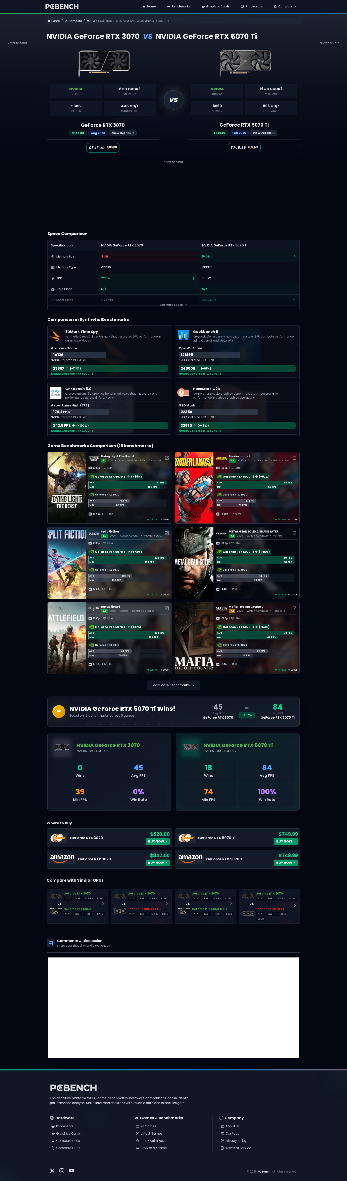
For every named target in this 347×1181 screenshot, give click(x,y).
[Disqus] (173, 1007)
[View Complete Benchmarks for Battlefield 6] (166, 609)
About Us (233, 1126)
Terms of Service (238, 1148)
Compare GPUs (68, 1148)
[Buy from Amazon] (109, 859)
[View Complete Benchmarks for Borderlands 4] (294, 459)
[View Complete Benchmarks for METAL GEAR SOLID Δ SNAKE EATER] (294, 534)
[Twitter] (52, 1171)
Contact (232, 1133)
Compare (285, 6)
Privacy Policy (236, 1140)
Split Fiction (110, 531)
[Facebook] (71, 1171)
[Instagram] (61, 1171)
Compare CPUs (68, 1140)
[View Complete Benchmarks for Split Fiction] (166, 534)
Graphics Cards (218, 6)
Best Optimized (152, 1140)
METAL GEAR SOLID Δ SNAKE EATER (254, 531)
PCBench (263, 1172)
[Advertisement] (19, 106)
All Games (148, 1126)
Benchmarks (181, 6)
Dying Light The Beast (117, 456)
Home (151, 6)
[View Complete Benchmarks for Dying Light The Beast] (166, 459)
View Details (121, 133)
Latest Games (151, 1133)
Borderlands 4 (240, 456)
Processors (254, 6)
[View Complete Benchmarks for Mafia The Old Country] (294, 609)
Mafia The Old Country (246, 607)
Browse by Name (154, 1148)
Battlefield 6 (110, 607)
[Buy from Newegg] (109, 838)
